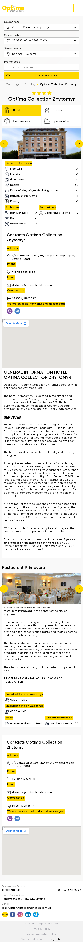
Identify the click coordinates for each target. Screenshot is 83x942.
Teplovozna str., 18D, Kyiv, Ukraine (23, 899)
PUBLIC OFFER (13, 682)
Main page (13, 84)
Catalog (29, 84)
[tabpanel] (41, 143)
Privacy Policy (41, 929)
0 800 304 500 (11, 890)
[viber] (10, 311)
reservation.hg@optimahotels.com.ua (26, 908)
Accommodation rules (41, 934)
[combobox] (41, 27)
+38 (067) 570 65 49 (68, 890)
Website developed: (41, 939)
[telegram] (17, 311)
